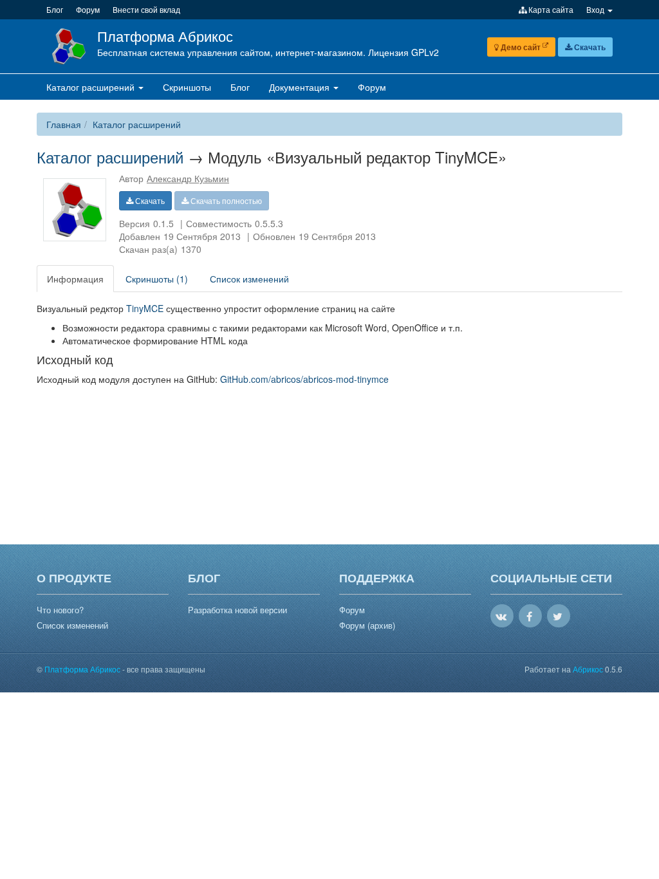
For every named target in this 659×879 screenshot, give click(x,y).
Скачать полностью (225, 200)
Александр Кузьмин (188, 178)
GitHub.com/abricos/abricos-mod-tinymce (304, 379)
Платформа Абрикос (165, 36)
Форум (352, 610)
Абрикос (588, 668)
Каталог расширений (137, 124)
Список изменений (72, 625)
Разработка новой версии (237, 610)
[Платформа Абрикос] (67, 45)
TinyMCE (144, 308)
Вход (596, 9)
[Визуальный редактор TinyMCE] (75, 210)
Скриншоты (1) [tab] (156, 278)
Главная (63, 124)
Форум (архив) (367, 625)
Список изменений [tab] (249, 278)
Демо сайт (521, 47)
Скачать (589, 47)
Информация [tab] (75, 278)
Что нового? (60, 610)
